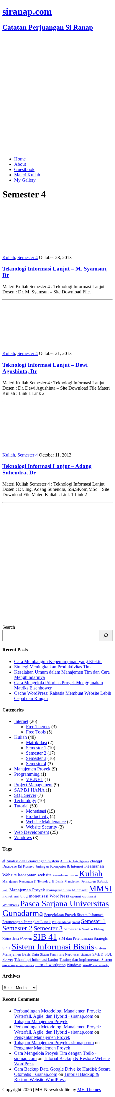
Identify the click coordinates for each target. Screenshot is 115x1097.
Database (9, 866)
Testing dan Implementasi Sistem (86, 960)
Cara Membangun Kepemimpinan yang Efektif (58, 661)
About (20, 164)
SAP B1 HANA (29, 789)
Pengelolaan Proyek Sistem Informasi (74, 915)
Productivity (37, 816)
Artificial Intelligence (74, 861)
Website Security (41, 826)
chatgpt (96, 861)
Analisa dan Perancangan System (32, 861)
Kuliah (8, 257)
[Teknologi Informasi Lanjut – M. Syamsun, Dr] (40, 247)
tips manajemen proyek (18, 965)
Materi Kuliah (27, 174)
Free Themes (38, 726)
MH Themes (89, 1089)
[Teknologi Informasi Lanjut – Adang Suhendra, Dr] (40, 444)
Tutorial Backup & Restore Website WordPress (56, 1077)
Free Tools (36, 731)
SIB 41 (45, 937)
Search (8, 627)
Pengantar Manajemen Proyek (42, 1037)
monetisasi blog (15, 896)
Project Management (33, 784)
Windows (23, 837)
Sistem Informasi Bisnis (53, 946)
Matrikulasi (36, 742)
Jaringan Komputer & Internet (59, 866)
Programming (27, 774)
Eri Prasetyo (26, 866)
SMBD (97, 954)
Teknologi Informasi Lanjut (36, 960)
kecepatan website (35, 874)
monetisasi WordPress (49, 895)
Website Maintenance (46, 821)
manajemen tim (58, 890)
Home (20, 158)
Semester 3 (36, 758)
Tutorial (21, 805)
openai (75, 896)
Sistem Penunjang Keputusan (60, 954)
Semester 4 (27, 257)
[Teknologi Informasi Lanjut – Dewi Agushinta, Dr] (40, 343)
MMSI (100, 888)
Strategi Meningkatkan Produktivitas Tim (52, 666)
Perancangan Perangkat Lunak (26, 922)
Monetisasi (36, 811)
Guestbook (24, 169)
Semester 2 (36, 753)
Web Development (31, 832)
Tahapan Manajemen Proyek (41, 1021)
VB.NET (34, 779)
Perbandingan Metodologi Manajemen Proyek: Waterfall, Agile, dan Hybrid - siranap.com (57, 1013)
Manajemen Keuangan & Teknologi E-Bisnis (32, 881)
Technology (25, 800)
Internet (21, 721)
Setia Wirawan (22, 938)
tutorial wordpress (50, 964)
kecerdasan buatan (65, 875)
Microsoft (80, 890)
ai (3, 860)
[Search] (106, 635)
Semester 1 (36, 747)
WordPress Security (96, 965)
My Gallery (25, 180)
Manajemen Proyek (32, 768)
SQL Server (25, 795)
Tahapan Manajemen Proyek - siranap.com (54, 1042)
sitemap (86, 954)
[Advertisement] (57, 94)
